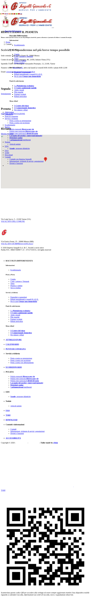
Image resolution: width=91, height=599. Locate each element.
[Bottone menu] (53, 27)
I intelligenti (20, 140)
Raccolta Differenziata (13, 31)
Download (9, 155)
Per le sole (27, 76)
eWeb (55, 443)
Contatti (13, 429)
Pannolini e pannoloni (22, 72)
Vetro (16, 59)
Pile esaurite (18, 92)
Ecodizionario (19, 45)
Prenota (17, 486)
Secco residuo (19, 63)
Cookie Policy (34, 443)
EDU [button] (7, 146)
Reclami (10, 486)
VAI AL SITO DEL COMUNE (13, 221)
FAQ (7, 151)
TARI (7, 153)
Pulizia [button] (7, 127)
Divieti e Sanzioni (16, 163)
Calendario (9, 114)
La (24, 86)
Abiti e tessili (19, 90)
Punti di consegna (11, 116)
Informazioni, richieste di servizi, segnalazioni (26, 161)
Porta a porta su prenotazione (20, 121)
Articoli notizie (15, 144)
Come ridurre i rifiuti (8, 488)
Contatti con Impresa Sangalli (20, 159)
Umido (16, 54)
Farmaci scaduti (20, 94)
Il (25, 88)
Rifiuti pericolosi (20, 96)
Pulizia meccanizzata (23, 131)
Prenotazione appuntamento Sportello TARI (17, 492)
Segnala (4, 486)
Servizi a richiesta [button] (11, 119)
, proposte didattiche (19, 148)
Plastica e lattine (20, 61)
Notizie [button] (7, 142)
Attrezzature (9, 112)
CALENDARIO (12, 344)
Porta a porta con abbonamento (22, 363)
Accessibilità (13, 438)
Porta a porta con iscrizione (19, 123)
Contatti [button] (8, 157)
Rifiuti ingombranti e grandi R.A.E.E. (28, 74)
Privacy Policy (21, 443)
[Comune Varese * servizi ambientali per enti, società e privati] (26, 12)
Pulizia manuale (21, 129)
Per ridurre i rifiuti (21, 110)
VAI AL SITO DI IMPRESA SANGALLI (17, 244)
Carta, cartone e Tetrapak (23, 56)
